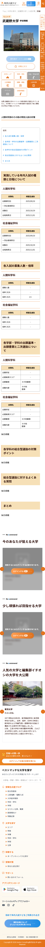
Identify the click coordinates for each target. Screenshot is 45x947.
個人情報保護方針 (32, 937)
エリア (10, 827)
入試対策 (31, 11)
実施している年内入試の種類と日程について (42, 22)
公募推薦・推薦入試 (15, 794)
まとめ (42, 88)
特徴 (9, 831)
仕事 (9, 845)
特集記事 (11, 816)
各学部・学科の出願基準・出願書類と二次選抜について (42, 50)
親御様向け (12, 812)
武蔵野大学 (22, 11)
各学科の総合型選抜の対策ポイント (42, 67)
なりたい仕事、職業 (15, 809)
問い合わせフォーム (15, 877)
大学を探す (12, 11)
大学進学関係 (13, 798)
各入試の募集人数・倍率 (42, 35)
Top (4, 11)
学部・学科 (12, 802)
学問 (9, 805)
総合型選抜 (12, 791)
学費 (9, 834)
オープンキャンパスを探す (18, 856)
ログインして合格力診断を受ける (22, 761)
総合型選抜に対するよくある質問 (42, 80)
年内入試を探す (14, 866)
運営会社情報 (11, 937)
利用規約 (21, 937)
